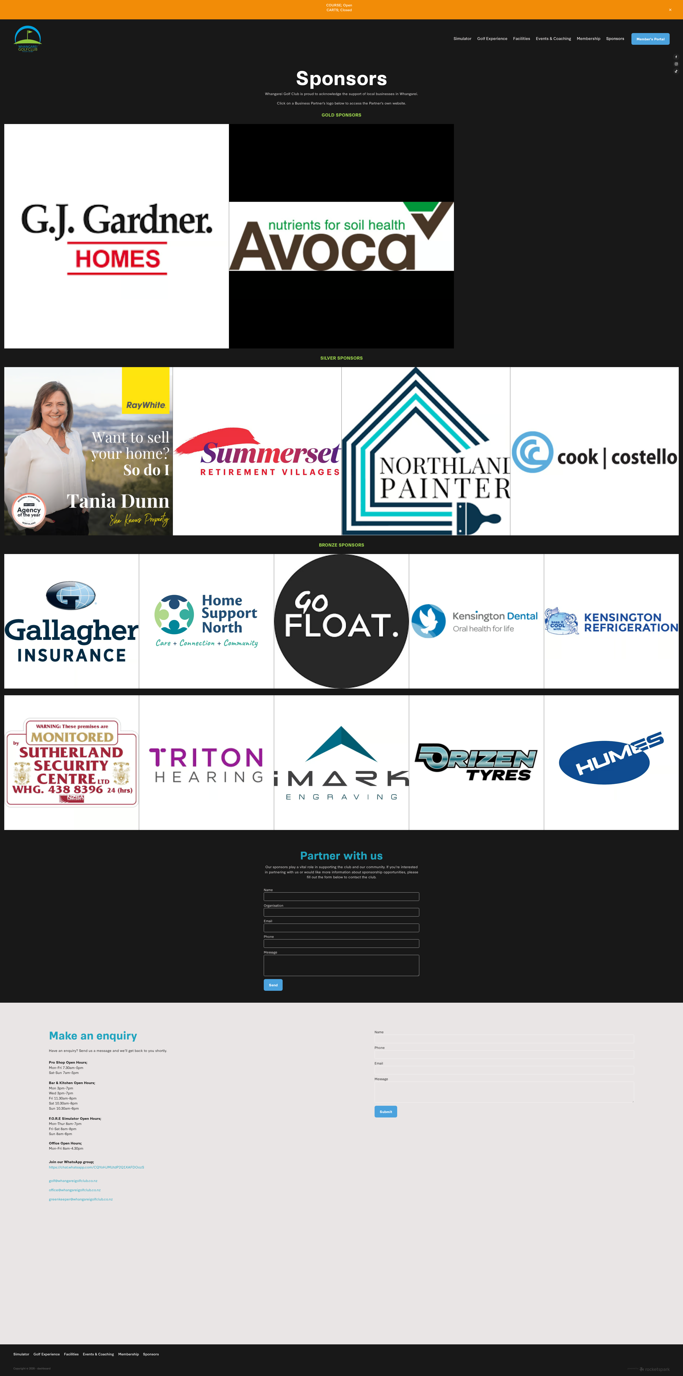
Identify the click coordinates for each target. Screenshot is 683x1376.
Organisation (273, 905)
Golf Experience (492, 38)
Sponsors (615, 38)
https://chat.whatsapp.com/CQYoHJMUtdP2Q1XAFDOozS (96, 1166)
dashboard (44, 1368)
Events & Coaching (553, 38)
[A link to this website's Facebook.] (676, 57)
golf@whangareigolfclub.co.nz (73, 1180)
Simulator (463, 38)
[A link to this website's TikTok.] (676, 71)
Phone (269, 936)
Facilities (521, 38)
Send (273, 984)
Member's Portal (651, 38)
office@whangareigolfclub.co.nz (75, 1189)
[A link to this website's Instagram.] (676, 64)
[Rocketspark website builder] (649, 1369)
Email (268, 921)
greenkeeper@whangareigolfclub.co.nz (81, 1198)
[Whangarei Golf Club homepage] (79, 39)
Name (268, 889)
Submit (386, 1111)
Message (270, 952)
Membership (588, 38)
